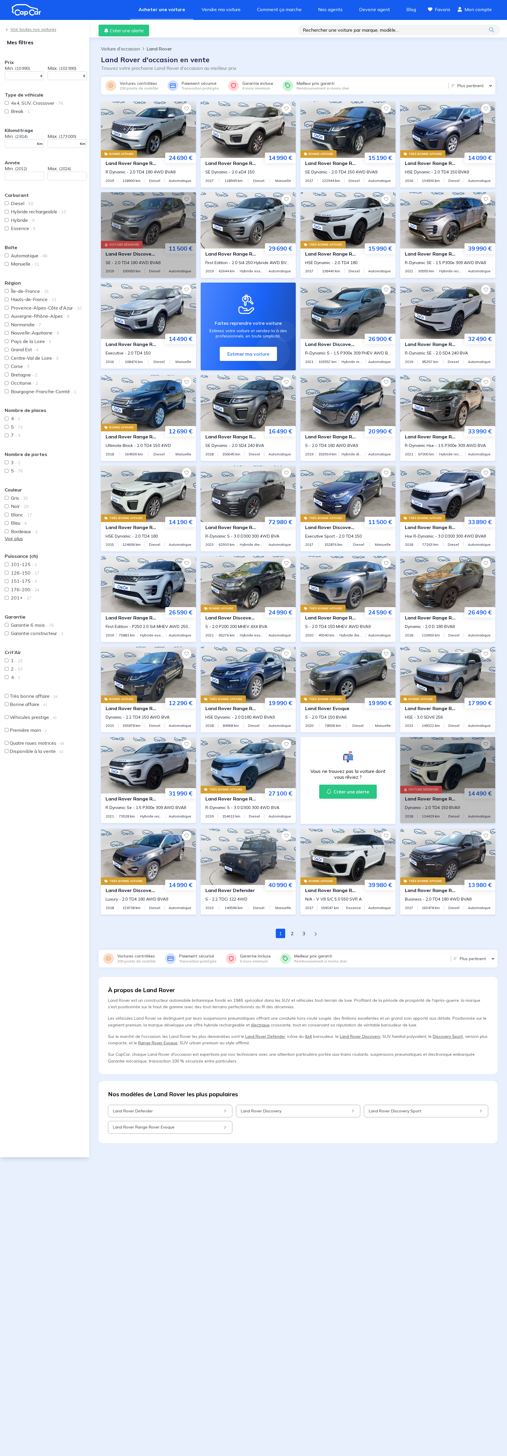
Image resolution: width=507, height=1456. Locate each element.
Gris (19, 498)
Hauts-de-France (33, 299)
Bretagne (24, 375)
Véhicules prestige (33, 717)
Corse (20, 366)
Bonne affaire (28, 704)
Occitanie (24, 383)
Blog (411, 9)
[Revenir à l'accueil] (29, 10)
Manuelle (25, 264)
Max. (62, 68)
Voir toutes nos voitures (33, 29)
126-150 (25, 573)
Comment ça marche (279, 9)
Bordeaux (24, 531)
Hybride (22, 220)
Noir (19, 506)
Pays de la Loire (31, 341)
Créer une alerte (127, 30)
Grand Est (24, 349)
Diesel (22, 203)
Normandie (26, 324)
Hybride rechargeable (38, 211)
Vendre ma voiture (221, 9)
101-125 (24, 564)
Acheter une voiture (161, 9)
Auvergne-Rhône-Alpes (40, 316)
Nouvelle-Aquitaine (35, 333)
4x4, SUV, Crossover (37, 103)
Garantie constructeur (37, 633)
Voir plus (14, 538)
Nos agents (330, 9)
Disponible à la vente (36, 751)
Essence (23, 228)
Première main (28, 730)
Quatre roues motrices (37, 743)
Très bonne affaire (33, 696)
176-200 (25, 589)
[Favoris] (186, 108)
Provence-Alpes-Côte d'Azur (46, 308)
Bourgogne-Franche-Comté (43, 391)
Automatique (29, 256)
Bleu (19, 523)
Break (20, 111)
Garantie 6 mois (32, 625)
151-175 (24, 581)
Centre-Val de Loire (34, 358)
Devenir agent (374, 9)
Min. (17, 68)
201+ (21, 598)
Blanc (21, 515)
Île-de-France (30, 291)
